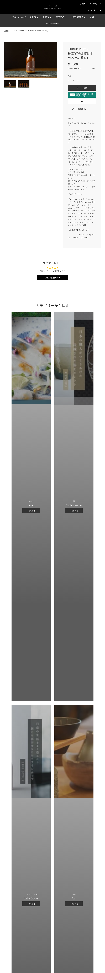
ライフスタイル (31, 894)
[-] (69, 80)
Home (6, 30)
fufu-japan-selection (75, 68)
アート (74, 894)
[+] (78, 80)
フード (31, 501)
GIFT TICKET (52, 24)
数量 (69, 76)
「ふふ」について (18, 17)
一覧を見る (31, 511)
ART (92, 17)
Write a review (52, 277)
